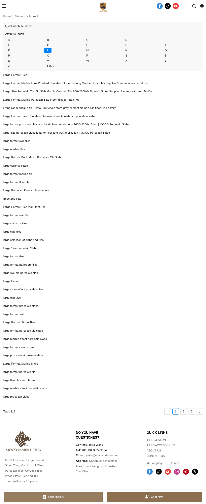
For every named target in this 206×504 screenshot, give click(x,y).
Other (50, 66)
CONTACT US (156, 456)
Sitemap (20, 16)
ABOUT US (154, 450)
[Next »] (200, 411)
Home (7, 16)
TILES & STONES (158, 439)
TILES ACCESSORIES (161, 445)
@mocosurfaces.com (105, 455)
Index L (34, 16)
